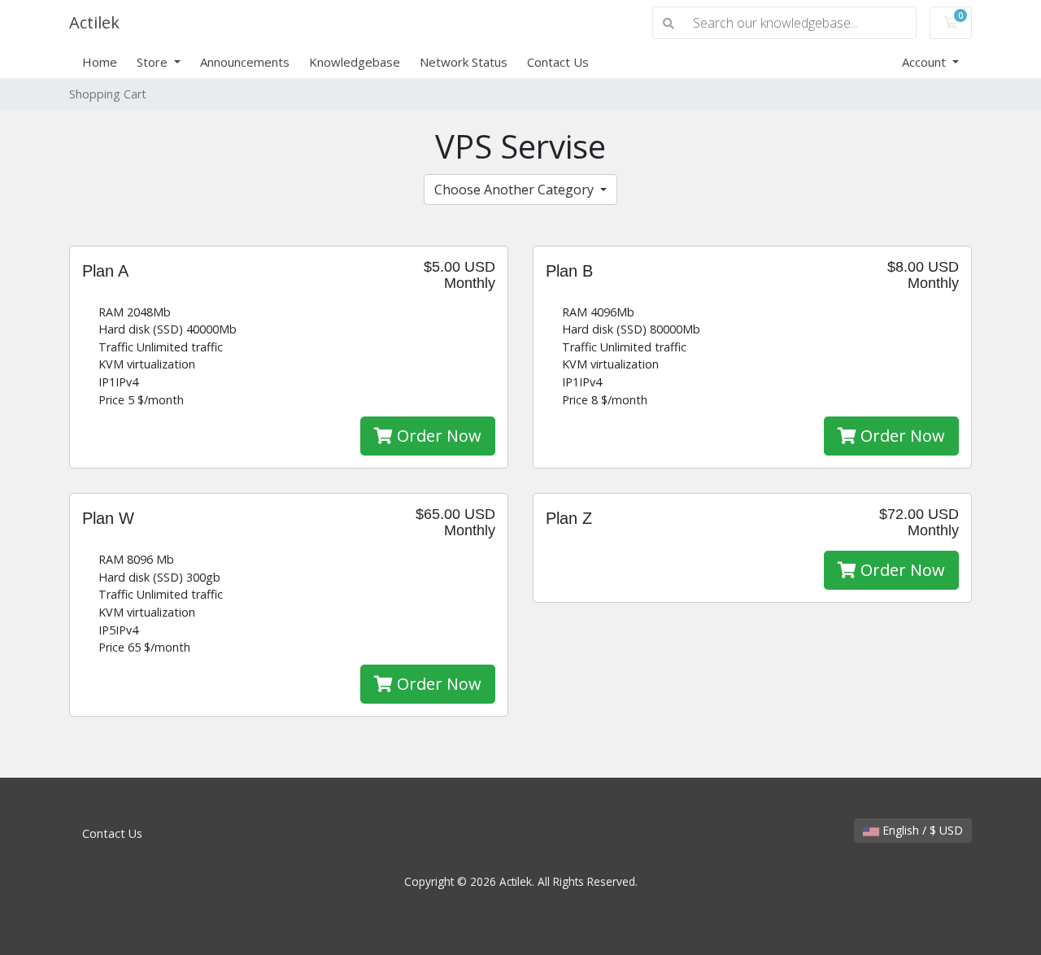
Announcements (245, 62)
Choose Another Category (515, 189)
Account (925, 62)
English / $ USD (921, 830)
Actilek (94, 22)
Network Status (463, 62)
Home (99, 62)
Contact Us (558, 62)
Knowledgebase (354, 62)
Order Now (437, 436)
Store (154, 62)
